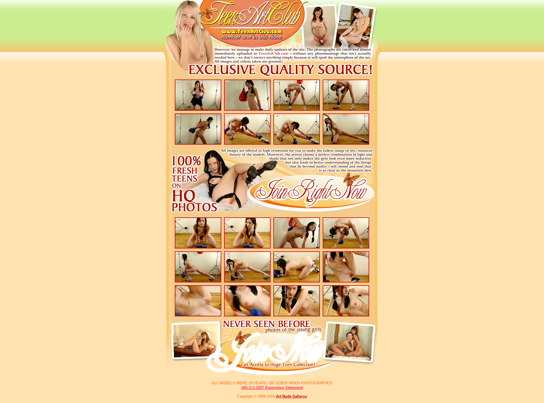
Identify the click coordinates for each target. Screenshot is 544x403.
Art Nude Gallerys (291, 396)
